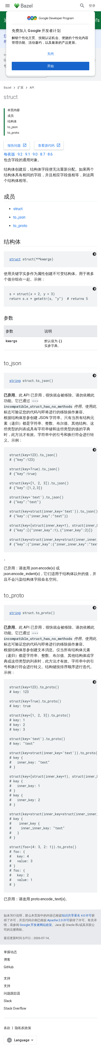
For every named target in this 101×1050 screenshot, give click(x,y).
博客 (7, 959)
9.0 (35, 154)
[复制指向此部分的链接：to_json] (26, 364)
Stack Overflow (15, 1008)
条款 (7, 1028)
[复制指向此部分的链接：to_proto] (28, 596)
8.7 (42, 154)
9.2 (20, 154)
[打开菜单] (7, 5)
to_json (19, 217)
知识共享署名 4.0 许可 (77, 915)
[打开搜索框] (82, 5)
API (32, 87)
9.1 (27, 154)
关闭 (50, 54)
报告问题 (17, 145)
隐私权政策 (23, 1028)
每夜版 (9, 154)
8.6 (50, 154)
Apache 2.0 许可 (58, 920)
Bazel (7, 87)
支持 (7, 986)
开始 (50, 66)
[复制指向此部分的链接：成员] (19, 197)
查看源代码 (49, 145)
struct (18, 209)
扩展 (20, 87)
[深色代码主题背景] (94, 254)
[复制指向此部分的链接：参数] (18, 318)
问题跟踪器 (12, 993)
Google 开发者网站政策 (36, 925)
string (15, 380)
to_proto (20, 225)
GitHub (9, 967)
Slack (8, 1001)
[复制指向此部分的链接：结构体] (25, 242)
